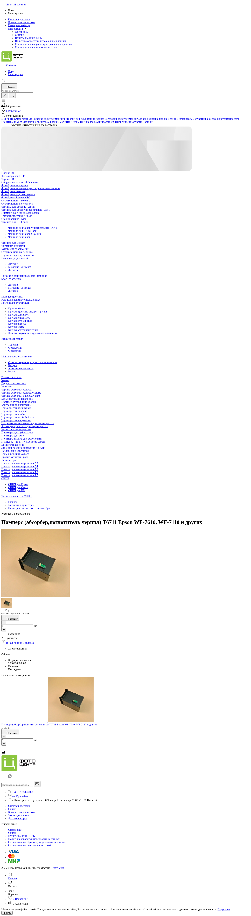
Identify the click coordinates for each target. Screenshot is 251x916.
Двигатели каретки (12, 444)
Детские (13, 263)
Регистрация (15, 74)
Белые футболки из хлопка (17, 398)
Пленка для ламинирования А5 (19, 469)
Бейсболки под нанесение (16, 404)
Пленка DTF (8, 172)
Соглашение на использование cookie (37, 47)
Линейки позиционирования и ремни (23, 447)
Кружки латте (16, 326)
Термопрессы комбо (13, 414)
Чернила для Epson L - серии (18, 206)
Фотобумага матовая (13, 191)
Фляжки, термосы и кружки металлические (33, 333)
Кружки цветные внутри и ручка (27, 311)
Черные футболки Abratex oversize (21, 392)
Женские (13, 270)
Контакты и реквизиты (21, 812)
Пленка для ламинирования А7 (19, 475)
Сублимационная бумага (15, 200)
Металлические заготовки (16, 356)
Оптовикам (21, 31)
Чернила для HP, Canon (14, 222)
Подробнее (224, 909)
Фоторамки (15, 350)
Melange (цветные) (12, 296)
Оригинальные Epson (13, 218)
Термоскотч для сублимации (17, 255)
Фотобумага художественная (18, 194)
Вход (11, 71)
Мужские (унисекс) (19, 266)
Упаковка (6, 386)
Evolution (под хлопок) (14, 258)
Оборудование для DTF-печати (19, 182)
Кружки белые (16, 308)
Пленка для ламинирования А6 (19, 472)
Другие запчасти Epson (14, 457)
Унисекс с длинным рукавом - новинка (24, 275)
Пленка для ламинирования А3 (19, 463)
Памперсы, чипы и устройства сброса (23, 441)
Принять (7, 913)
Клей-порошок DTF (13, 176)
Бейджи (12, 365)
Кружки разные (17, 323)
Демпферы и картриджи (15, 450)
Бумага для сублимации (15, 248)
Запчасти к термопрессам (16, 429)
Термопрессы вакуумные (16, 420)
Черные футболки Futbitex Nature (20, 395)
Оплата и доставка (19, 805)
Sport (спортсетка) (11, 278)
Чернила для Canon (19, 237)
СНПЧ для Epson (18, 484)
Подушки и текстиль (13, 383)
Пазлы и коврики (11, 377)
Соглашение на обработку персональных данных (43, 44)
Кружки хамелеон (18, 314)
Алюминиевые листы (20, 368)
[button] (3, 101)
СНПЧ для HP (16, 490)
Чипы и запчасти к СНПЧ (16, 496)
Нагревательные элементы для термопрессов (27, 423)
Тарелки (13, 344)
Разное (12, 371)
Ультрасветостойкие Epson (16, 215)
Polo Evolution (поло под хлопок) (20, 299)
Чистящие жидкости (13, 245)
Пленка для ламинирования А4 (19, 466)
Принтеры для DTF (12, 435)
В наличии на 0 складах (20, 642)
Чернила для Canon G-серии (24, 233)
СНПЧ (5, 478)
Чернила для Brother (13, 242)
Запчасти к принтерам (21, 505)
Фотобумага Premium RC (15, 197)
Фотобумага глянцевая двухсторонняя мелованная (30, 188)
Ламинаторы (8, 460)
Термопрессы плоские (14, 411)
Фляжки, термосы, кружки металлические (32, 362)
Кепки (5, 380)
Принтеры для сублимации (17, 432)
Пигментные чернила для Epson (20, 212)
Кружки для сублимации (15, 302)
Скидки (19, 34)
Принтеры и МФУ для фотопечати (21, 438)
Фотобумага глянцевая (14, 185)
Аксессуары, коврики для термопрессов (24, 426)
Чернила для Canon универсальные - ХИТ (32, 227)
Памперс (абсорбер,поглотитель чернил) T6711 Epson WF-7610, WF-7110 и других (49, 724)
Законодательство (18, 815)
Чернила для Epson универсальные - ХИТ (25, 209)
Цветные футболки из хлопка (18, 401)
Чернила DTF (9, 179)
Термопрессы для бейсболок (17, 417)
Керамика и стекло (12, 338)
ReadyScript (57, 867)
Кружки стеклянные (20, 320)
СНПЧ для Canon (18, 487)
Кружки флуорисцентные (23, 329)
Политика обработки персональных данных (40, 41)
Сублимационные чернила (17, 203)
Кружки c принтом (19, 317)
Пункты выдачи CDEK (28, 37)
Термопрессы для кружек (16, 407)
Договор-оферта (17, 818)
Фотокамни (15, 347)
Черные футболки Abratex (16, 389)
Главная (12, 501)
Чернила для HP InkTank (22, 230)
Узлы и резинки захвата (15, 453)
